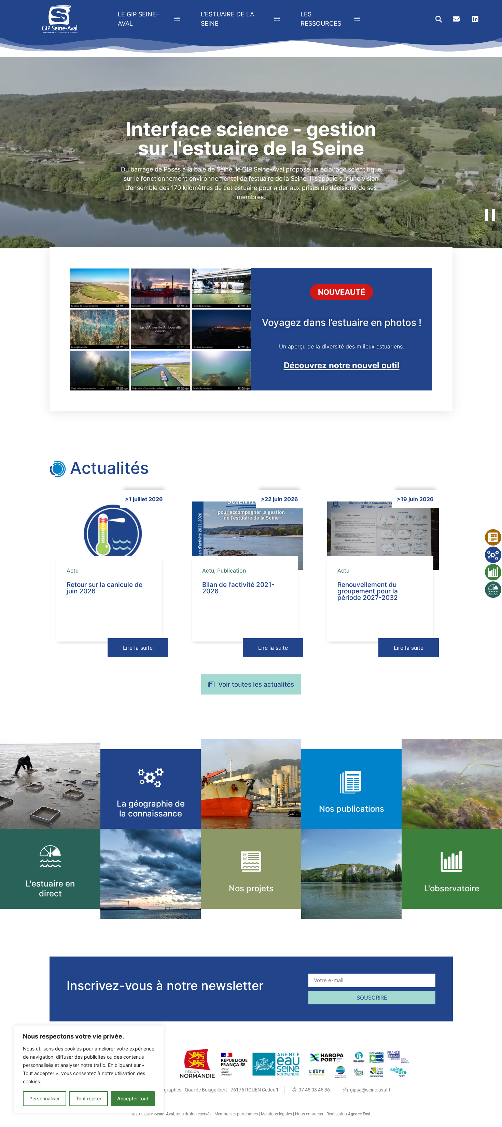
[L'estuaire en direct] (50, 856)
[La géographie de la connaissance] (150, 777)
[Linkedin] (475, 19)
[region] (89, 1069)
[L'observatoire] (452, 861)
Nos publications (351, 809)
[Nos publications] (351, 781)
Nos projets (251, 888)
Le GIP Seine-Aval (138, 19)
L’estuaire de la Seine (227, 19)
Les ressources (321, 19)
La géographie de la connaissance (151, 809)
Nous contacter (309, 1114)
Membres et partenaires (236, 1114)
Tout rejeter (88, 1098)
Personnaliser (44, 1098)
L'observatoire (451, 888)
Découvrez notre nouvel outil (342, 365)
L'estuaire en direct (50, 888)
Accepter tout (132, 1098)
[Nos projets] (251, 861)
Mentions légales (276, 1114)
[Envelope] (456, 19)
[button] (439, 19)
